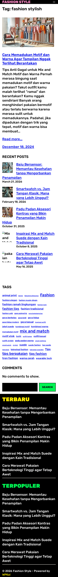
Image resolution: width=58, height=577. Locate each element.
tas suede (46, 345)
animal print (9, 295)
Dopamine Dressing (31, 296)
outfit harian (27, 336)
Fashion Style (16, 2)
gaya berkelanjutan (36, 313)
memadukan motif (10, 332)
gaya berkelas (9, 317)
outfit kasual (40, 336)
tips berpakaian (15, 353)
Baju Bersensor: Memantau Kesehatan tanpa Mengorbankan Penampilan (28, 412)
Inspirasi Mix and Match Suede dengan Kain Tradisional (35, 238)
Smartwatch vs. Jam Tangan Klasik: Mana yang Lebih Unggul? (33, 193)
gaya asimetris (20, 313)
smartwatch (6, 345)
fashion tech (42, 305)
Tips (48, 349)
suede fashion (34, 345)
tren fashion (10, 358)
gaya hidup (33, 317)
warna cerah (27, 358)
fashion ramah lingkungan (19, 304)
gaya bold (22, 318)
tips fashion (38, 353)
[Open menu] (54, 2)
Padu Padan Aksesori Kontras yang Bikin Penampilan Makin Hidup (26, 441)
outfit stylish (8, 341)
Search (47, 387)
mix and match (34, 331)
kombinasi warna (39, 326)
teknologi (5, 350)
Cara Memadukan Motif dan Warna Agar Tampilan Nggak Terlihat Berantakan (26, 59)
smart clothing (40, 341)
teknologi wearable (37, 350)
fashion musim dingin (28, 300)
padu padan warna (24, 340)
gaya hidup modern (10, 322)
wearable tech (44, 358)
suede (23, 344)
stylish (15, 345)
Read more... (12, 139)
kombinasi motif (22, 327)
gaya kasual (27, 322)
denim (20, 296)
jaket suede (8, 326)
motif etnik (8, 336)
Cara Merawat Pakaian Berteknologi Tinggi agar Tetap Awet (34, 258)
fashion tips (10, 308)
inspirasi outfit (40, 322)
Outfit (18, 336)
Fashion (47, 295)
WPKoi (6, 574)
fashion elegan (9, 300)
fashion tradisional (32, 308)
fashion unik (7, 313)
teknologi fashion (19, 349)
